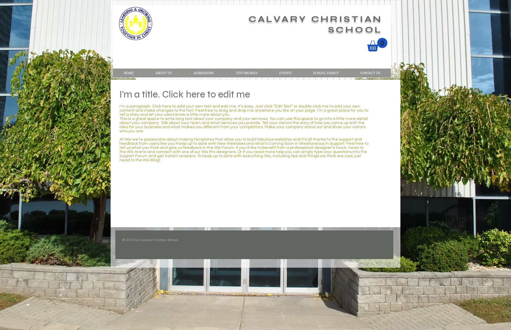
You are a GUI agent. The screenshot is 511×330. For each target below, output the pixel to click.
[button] (377, 44)
